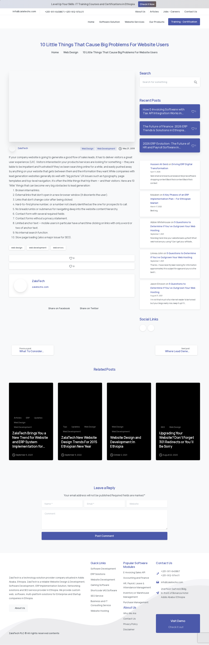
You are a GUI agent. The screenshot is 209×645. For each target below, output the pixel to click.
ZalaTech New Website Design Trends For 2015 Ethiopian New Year (79, 442)
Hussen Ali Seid (159, 164)
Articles (154, 11)
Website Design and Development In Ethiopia (125, 442)
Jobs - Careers (171, 11)
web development (37, 247)
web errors (58, 247)
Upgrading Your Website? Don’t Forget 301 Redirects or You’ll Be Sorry (176, 440)
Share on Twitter (89, 308)
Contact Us (190, 11)
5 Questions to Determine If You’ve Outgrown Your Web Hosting (172, 226)
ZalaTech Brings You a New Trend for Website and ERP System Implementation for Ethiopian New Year (30, 440)
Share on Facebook (59, 308)
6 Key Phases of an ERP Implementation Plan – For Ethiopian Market (170, 198)
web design (16, 247)
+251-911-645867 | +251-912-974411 (64, 11)
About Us (140, 11)
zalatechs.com (40, 286)
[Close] (204, 4)
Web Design (70, 52)
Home (55, 52)
